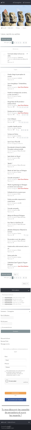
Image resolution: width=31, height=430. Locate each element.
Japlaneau (20, 57)
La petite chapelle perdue (15, 126)
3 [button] (16, 42)
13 (27, 130)
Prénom (7, 363)
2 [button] (14, 42)
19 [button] (23, 42)
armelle (19, 203)
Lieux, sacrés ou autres (10, 33)
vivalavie (20, 78)
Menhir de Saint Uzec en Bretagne (17, 170)
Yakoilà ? (10, 163)
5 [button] (20, 42)
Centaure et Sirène (13, 134)
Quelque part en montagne (15, 111)
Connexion (3, 311)
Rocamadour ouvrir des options (16, 239)
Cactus (19, 96)
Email (6, 356)
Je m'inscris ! (15, 393)
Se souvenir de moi (7, 327)
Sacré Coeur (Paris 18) (14, 142)
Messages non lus (5, 344)
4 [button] (18, 42)
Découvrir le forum (5, 338)
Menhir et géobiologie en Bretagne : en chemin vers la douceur (18, 186)
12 (25, 130)
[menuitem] (3, 2)
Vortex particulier (12, 255)
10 (21, 130)
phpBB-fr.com (10, 428)
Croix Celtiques (12, 119)
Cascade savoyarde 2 (14, 178)
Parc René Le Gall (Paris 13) (15, 223)
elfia (19, 158)
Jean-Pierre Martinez (23, 87)
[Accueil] (6, 11)
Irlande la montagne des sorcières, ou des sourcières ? (17, 93)
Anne (19, 194)
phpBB (8, 426)
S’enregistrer (10, 311)
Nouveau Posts (4, 341)
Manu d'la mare (21, 151)
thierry (19, 250)
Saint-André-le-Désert (14, 156)
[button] (10, 43)
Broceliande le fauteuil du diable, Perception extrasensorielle (17, 148)
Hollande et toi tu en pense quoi (16, 192)
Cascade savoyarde (13, 208)
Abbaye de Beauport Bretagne (16, 215)
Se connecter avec (15, 399)
